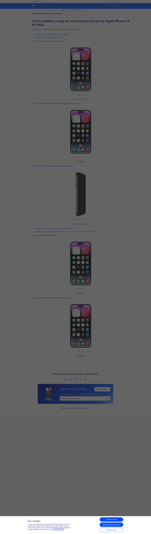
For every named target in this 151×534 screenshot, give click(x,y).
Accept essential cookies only (111, 525)
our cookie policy (58, 529)
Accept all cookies (111, 519)
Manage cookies (111, 530)
